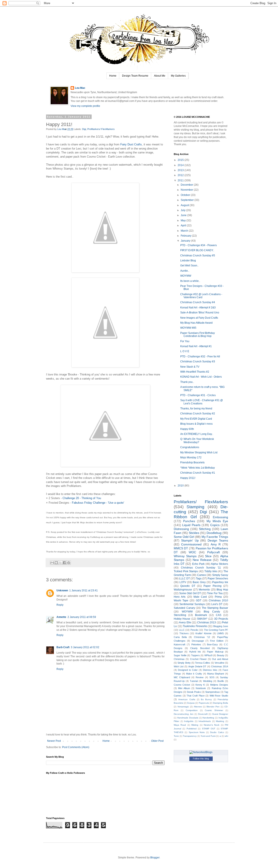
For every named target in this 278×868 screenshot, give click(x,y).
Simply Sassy (220, 575)
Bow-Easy (212, 644)
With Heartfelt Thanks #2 (194, 371)
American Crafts (186, 699)
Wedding (207, 681)
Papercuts (204, 703)
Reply (59, 604)
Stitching (205, 529)
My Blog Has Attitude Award (196, 322)
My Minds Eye (217, 521)
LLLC (182, 630)
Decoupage (198, 640)
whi (226, 736)
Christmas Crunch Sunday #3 (197, 361)
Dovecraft (203, 714)
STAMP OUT (208, 728)
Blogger (154, 857)
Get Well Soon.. (189, 265)
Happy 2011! (187, 477)
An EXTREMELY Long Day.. (196, 434)
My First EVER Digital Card (196, 418)
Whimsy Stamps (185, 556)
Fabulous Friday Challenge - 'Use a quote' (98, 502)
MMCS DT (181, 548)
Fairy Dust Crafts (131, 144)
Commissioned (191, 544)
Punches (189, 521)
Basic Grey (199, 582)
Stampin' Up (190, 540)
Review (200, 677)
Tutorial (194, 681)
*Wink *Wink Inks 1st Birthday (197, 467)
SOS (211, 677)
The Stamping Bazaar (215, 607)
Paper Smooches (218, 578)
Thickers (184, 633)
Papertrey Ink (220, 582)
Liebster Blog (188, 260)
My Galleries (178, 75)
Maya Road (180, 725)
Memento (204, 589)
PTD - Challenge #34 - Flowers (198, 245)
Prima (218, 596)
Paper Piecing (212, 585)
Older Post (157, 740)
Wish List (179, 666)
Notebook (201, 688)
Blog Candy (212, 611)
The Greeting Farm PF (216, 630)
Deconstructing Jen (184, 714)
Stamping (195, 507)
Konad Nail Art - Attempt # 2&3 (198, 307)
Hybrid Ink (195, 651)
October (186, 195)
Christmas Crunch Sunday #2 (197, 413)
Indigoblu (189, 721)
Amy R (216, 544)
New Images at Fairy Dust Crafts (199, 317)
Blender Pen (213, 706)
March (185, 230)
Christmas (179, 659)
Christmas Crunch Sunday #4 (197, 302)
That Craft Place (195, 695)
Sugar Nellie (180, 655)
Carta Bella (180, 637)
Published (192, 728)
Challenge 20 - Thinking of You (82, 498)
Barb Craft (63, 647)
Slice (208, 556)
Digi (84, 129)
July (183, 210)
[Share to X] (60, 562)
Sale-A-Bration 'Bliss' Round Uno (199, 312)
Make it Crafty (194, 673)
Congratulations (189, 447)
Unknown (62, 590)
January (186, 240)
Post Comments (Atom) (75, 747)
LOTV (182, 582)
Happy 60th (187, 429)
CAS (218, 615)
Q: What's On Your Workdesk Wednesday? (197, 440)
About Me (159, 75)
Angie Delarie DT (197, 666)
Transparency (190, 736)
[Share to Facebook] (64, 562)
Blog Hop (222, 589)
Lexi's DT (216, 604)
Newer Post (54, 740)
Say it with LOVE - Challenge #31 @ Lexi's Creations (201, 402)
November (187, 189)
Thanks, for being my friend (196, 408)
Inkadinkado (205, 721)
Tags (199, 578)
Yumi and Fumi (208, 736)
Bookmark (201, 615)
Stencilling (180, 615)
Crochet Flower (198, 659)
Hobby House (182, 618)
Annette (61, 617)
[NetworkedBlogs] (200, 752)
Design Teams (218, 540)
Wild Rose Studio (219, 695)
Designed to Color (188, 670)
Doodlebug (214, 533)
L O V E (184, 351)
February (186, 235)
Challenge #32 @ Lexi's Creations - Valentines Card (201, 296)
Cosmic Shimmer (214, 710)
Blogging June (220, 626)
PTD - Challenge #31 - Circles (198, 395)
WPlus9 (208, 655)
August (185, 205)
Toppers (195, 655)
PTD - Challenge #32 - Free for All (200, 356)
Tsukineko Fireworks (195, 626)
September (187, 200)
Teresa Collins (202, 662)
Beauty (220, 655)
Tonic (176, 736)
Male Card (200, 596)
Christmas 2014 (219, 666)
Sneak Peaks (194, 692)
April (184, 225)
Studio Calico (217, 732)
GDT (198, 600)
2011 (181, 180)
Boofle (220, 681)
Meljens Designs (219, 684)
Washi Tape (181, 600)
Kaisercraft (179, 644)
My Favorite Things (215, 536)
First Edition (216, 640)
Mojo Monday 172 (191, 457)
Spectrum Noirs (197, 732)
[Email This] (52, 562)
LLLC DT (184, 578)
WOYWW (185, 275)
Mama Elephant (215, 673)
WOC (192, 552)
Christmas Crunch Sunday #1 (197, 472)
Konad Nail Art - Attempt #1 (196, 346)
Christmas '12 (202, 637)
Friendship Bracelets (192, 462)
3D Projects (221, 618)
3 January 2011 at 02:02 (85, 647)
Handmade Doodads (187, 718)
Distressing (181, 529)
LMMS (220, 633)
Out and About (220, 659)
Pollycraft (213, 552)
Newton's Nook (211, 725)
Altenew (198, 706)
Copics (215, 525)
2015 (181, 159)
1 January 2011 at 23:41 (83, 590)
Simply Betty (183, 662)
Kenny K (200, 684)
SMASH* (202, 618)
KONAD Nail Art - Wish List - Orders (201, 376)
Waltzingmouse (183, 589)
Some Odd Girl (184, 536)
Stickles (194, 533)
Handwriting (208, 718)
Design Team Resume (135, 75)
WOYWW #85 (188, 327)
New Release (202, 560)
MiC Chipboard (182, 677)
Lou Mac (80, 87)
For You (184, 341)
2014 (181, 165)
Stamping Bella (220, 703)
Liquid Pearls (191, 525)
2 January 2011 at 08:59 (82, 617)
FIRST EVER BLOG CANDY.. (197, 250)
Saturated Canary (184, 607)
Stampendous (212, 692)
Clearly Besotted (199, 648)
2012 (181, 175)
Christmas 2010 (218, 600)
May (183, 220)
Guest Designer (220, 714)
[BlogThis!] (56, 562)
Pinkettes (196, 644)
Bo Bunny (206, 699)
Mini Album (184, 688)
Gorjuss (191, 703)
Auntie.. (184, 270)
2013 (181, 170)
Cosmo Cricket (182, 684)
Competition (192, 710)
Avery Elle (185, 622)
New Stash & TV (189, 366)
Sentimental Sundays (192, 604)
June (184, 215)
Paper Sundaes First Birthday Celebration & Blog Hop (197, 334)
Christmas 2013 (206, 622)
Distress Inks (210, 670)
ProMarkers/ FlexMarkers (101, 129)
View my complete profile (85, 106)
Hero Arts (179, 596)
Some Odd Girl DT (190, 593)
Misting (194, 725)
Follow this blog (201, 758)
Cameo (201, 575)
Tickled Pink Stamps (186, 571)
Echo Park (198, 563)
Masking (220, 721)
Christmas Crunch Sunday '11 (201, 567)
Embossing (220, 517)
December (187, 184)
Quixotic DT (187, 585)
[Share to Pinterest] (68, 562)
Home (112, 75)
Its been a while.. (190, 281)
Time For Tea (214, 593)
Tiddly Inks (210, 571)
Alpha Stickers (219, 563)
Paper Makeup (215, 651)
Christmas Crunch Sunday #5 (197, 255)
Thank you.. (187, 382)
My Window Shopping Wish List (198, 452)
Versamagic (183, 706)
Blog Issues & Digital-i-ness (196, 423)
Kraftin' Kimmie (203, 633)
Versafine (219, 662)
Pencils (194, 630)
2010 (181, 485)
